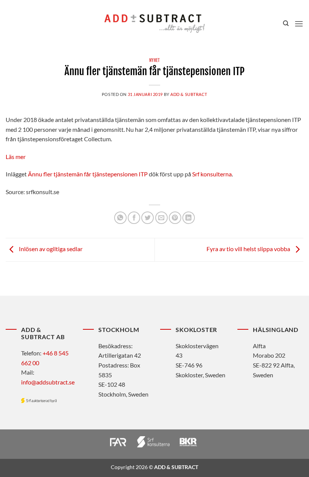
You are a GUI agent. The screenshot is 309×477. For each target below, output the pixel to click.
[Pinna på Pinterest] (175, 217)
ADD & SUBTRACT (188, 94)
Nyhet (154, 60)
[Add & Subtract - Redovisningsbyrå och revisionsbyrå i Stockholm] (154, 23)
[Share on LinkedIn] (188, 217)
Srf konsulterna (212, 174)
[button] (298, 23)
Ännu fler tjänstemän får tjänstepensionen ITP (88, 174)
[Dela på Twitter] (147, 217)
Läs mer (16, 156)
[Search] (286, 23)
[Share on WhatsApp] (120, 217)
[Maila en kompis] (161, 217)
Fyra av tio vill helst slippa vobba (249, 248)
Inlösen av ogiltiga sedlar (50, 248)
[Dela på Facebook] (134, 217)
